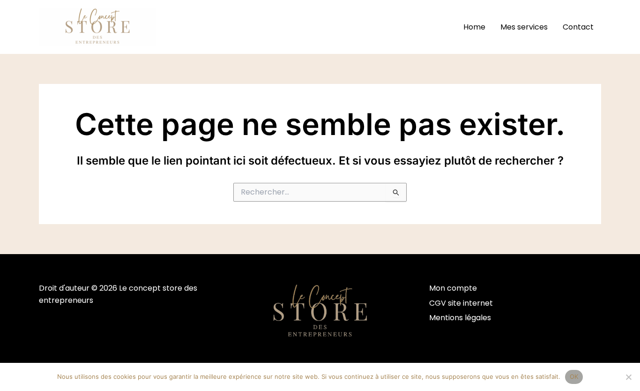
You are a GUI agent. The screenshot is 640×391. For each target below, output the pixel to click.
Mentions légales (460, 317)
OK (574, 376)
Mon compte (453, 288)
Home (474, 27)
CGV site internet (461, 303)
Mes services (524, 27)
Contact (578, 27)
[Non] (628, 377)
